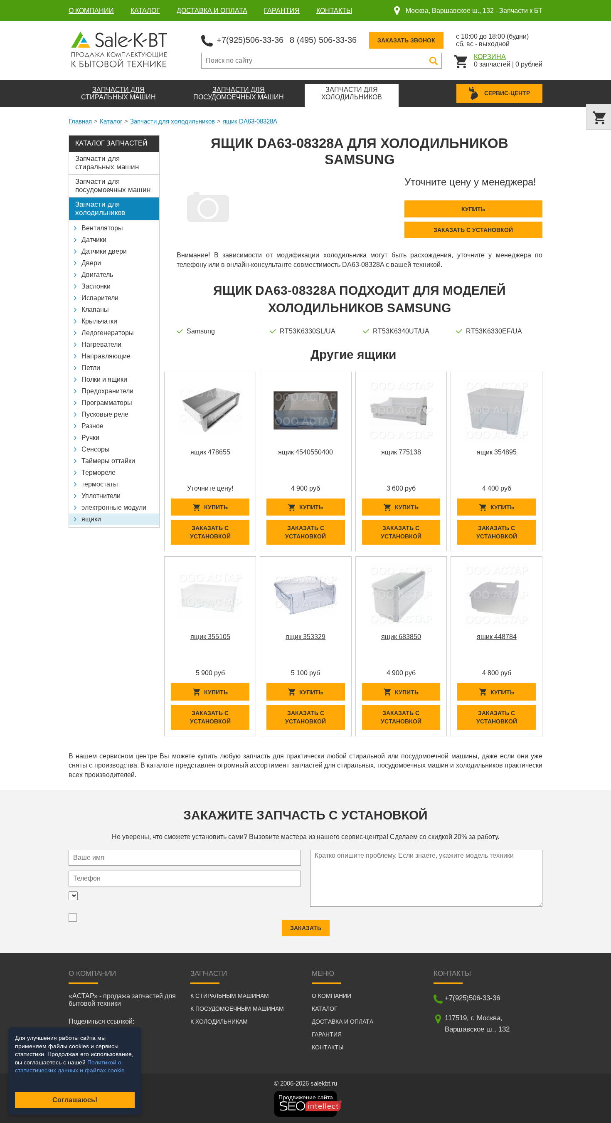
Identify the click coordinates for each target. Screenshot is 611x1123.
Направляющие (106, 356)
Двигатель (97, 274)
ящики (91, 519)
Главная (80, 121)
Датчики (93, 239)
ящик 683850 (401, 636)
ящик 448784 (497, 636)
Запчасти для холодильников (172, 121)
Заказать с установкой (473, 230)
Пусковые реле (104, 414)
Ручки (90, 437)
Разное (92, 425)
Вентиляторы (102, 228)
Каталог (145, 10)
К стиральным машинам (229, 995)
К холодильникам (219, 1021)
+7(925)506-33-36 (250, 39)
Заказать (305, 928)
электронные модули (113, 507)
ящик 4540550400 (305, 452)
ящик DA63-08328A (250, 121)
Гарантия (282, 10)
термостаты (99, 484)
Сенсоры (95, 449)
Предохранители (107, 391)
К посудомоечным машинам (237, 1008)
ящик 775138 (401, 452)
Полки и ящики (104, 379)
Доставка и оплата (212, 10)
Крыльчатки (99, 321)
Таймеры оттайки (108, 460)
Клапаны (95, 309)
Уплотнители (101, 495)
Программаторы (106, 402)
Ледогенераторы (107, 332)
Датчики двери (104, 251)
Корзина (490, 56)
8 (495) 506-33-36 (323, 39)
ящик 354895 (497, 452)
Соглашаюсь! (74, 1099)
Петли (90, 367)
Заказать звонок (406, 40)
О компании (91, 10)
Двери (91, 263)
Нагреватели (101, 344)
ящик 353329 (305, 636)
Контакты (334, 10)
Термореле (98, 472)
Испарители (99, 297)
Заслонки (96, 286)
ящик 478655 (210, 452)
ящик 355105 (210, 636)
